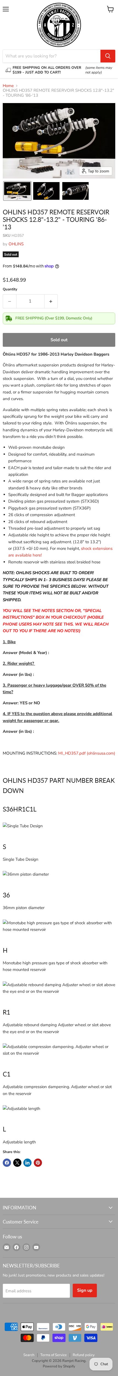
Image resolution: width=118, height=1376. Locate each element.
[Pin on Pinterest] (38, 1163)
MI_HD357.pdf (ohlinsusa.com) (86, 753)
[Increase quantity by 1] (51, 301)
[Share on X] (17, 1163)
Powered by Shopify (59, 1366)
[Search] (107, 56)
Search (28, 1355)
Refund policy (84, 1355)
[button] (17, 191)
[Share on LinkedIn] (27, 1163)
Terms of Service (53, 1355)
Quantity (10, 289)
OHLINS (16, 244)
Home (8, 85)
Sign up (84, 1290)
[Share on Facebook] (7, 1163)
